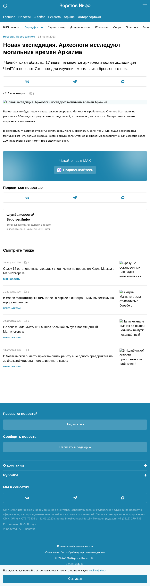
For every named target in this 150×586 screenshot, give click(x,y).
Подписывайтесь (78, 170)
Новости (24, 17)
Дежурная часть (80, 27)
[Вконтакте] (27, 498)
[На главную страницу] (75, 6)
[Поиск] (5, 6)
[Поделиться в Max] (123, 81)
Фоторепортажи (89, 17)
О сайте (39, 17)
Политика (132, 27)
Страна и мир (56, 27)
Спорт (117, 27)
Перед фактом (33, 27)
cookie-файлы (97, 570)
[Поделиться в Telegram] (75, 81)
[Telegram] (75, 498)
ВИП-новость (11, 27)
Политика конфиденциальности (75, 546)
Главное (9, 17)
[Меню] (145, 5)
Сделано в (75, 564)
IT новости (102, 27)
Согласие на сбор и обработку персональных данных (75, 552)
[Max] (123, 498)
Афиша (69, 17)
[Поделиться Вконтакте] (27, 81)
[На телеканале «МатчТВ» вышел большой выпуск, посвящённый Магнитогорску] (133, 329)
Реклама (54, 17)
